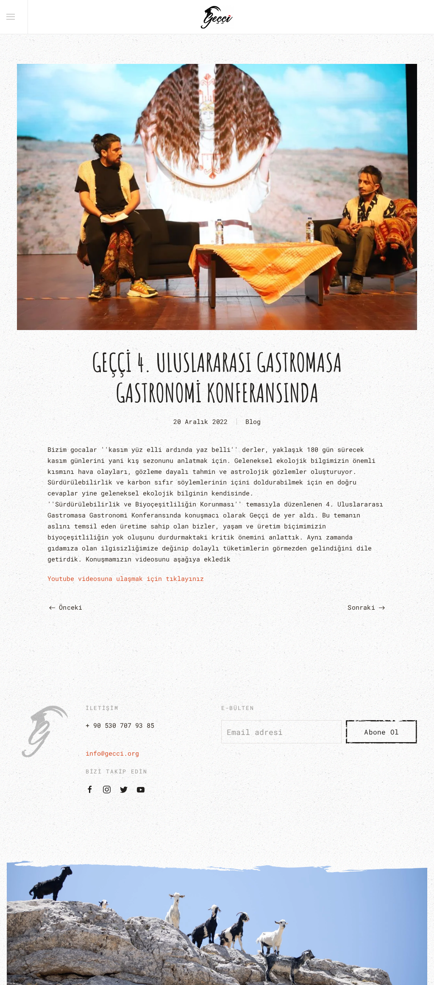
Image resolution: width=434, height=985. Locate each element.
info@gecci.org (112, 753)
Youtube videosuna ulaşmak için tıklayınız (125, 578)
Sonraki (363, 607)
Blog (253, 421)
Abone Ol (381, 731)
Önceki (68, 607)
